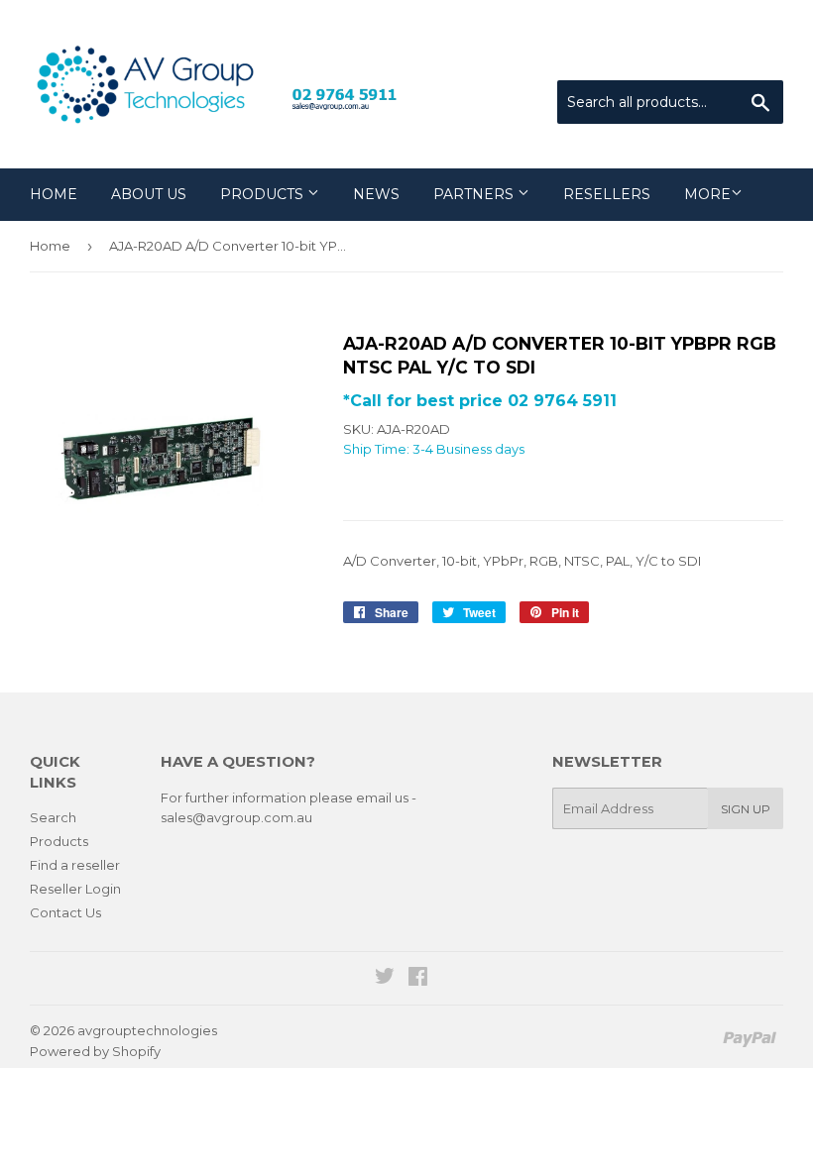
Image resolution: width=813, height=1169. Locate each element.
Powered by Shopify (95, 1051)
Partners (475, 194)
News (376, 194)
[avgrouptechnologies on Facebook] (417, 979)
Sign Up (745, 808)
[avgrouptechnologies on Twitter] (385, 979)
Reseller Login (75, 889)
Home (53, 194)
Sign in (619, 55)
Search (53, 817)
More (707, 194)
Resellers (606, 194)
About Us (148, 194)
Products (263, 194)
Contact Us (65, 912)
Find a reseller (75, 865)
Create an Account (725, 55)
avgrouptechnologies (147, 1030)
